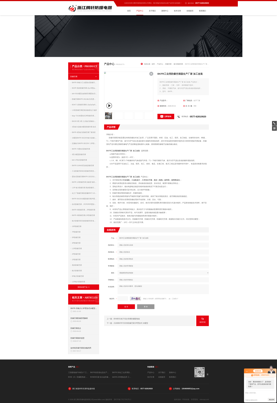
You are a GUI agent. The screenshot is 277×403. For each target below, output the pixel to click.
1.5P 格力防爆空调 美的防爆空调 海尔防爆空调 (84, 188)
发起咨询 (271, 399)
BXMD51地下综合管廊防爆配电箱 (127, 319)
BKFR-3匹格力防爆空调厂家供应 (84, 132)
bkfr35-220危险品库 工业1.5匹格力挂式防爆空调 (122, 377)
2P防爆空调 (76, 254)
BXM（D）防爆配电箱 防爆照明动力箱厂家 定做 (78, 377)
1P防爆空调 (76, 259)
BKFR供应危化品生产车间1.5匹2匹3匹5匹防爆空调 (100, 372)
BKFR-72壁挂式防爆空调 (81, 149)
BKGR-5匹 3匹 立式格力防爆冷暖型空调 (84, 121)
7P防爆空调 (76, 232)
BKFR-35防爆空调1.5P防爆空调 (83, 215)
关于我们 (152, 11)
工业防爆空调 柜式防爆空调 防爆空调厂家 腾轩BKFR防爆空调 (84, 171)
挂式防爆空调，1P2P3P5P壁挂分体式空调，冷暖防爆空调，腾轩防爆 (84, 204)
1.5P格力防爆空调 (78, 282)
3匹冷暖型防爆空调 (79, 154)
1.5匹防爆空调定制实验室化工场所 (84, 110)
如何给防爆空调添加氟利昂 (81, 348)
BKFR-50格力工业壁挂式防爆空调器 (84, 82)
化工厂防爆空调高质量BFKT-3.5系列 (84, 193)
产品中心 (139, 11)
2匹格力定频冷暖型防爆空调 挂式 (84, 127)
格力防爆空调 (77, 271)
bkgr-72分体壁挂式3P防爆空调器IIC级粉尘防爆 (84, 116)
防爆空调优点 (76, 328)
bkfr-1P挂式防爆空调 (79, 160)
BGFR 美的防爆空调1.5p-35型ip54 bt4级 (84, 88)
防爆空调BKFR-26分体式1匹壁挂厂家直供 (84, 99)
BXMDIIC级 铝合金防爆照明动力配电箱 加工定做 (100, 377)
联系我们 (202, 11)
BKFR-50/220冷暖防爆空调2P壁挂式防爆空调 (84, 199)
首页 (129, 11)
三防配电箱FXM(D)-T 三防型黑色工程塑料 (78, 372)
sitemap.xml (204, 399)
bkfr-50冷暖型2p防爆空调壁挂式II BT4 (84, 93)
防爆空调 (73, 76)
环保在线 (185, 399)
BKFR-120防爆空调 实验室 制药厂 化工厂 (84, 182)
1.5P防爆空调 (77, 248)
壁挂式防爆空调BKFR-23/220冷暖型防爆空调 (84, 176)
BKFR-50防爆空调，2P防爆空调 (83, 210)
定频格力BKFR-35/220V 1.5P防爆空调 (84, 143)
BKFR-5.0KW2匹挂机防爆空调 (83, 165)
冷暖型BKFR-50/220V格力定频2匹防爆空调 (84, 138)
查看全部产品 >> (84, 287)
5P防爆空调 (76, 237)
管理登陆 (194, 399)
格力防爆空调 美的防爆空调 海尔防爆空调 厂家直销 (84, 221)
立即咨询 (167, 116)
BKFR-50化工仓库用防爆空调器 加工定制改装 (122, 372)
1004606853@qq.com (190, 389)
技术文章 (177, 11)
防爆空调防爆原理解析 (79, 318)
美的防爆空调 (77, 265)
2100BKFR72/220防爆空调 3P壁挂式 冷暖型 (131, 323)
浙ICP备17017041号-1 (122, 399)
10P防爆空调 (76, 226)
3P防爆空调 (76, 243)
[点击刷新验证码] (135, 298)
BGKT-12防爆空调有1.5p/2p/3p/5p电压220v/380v (84, 105)
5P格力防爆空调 (78, 276)
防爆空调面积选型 (77, 338)
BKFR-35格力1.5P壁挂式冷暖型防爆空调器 (84, 308)
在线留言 (190, 11)
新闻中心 (164, 11)
